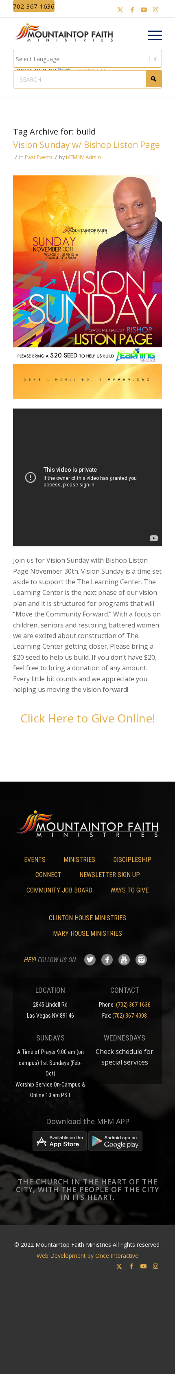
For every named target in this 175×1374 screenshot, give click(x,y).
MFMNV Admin (83, 157)
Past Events (39, 157)
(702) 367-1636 (133, 1004)
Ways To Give (129, 890)
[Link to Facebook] (132, 9)
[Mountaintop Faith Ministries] (66, 33)
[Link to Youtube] (144, 9)
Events (35, 860)
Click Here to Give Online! (87, 718)
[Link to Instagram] (156, 9)
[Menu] (151, 35)
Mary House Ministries (87, 933)
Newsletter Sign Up (109, 875)
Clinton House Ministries (87, 918)
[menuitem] (151, 35)
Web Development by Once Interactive (87, 1255)
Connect (48, 875)
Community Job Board (59, 890)
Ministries (79, 860)
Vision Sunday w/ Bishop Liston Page (86, 144)
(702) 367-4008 (129, 1015)
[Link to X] (120, 9)
